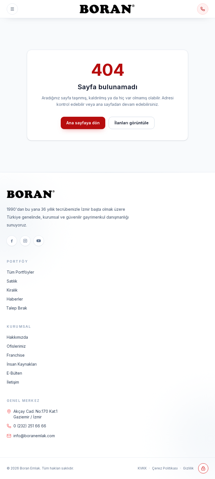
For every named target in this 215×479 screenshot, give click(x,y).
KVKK (142, 468)
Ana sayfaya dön (83, 122)
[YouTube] (39, 241)
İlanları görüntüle (131, 122)
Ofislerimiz (16, 346)
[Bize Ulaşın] (202, 9)
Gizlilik (188, 468)
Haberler (15, 299)
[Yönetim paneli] (203, 468)
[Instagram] (25, 241)
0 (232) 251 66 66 (29, 425)
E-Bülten (14, 373)
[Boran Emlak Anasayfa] (107, 8)
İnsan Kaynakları (22, 364)
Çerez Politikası (165, 468)
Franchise (16, 355)
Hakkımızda (17, 337)
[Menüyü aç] (12, 9)
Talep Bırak (16, 308)
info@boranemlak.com (34, 435)
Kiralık (12, 290)
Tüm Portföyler (20, 272)
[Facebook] (12, 241)
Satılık (12, 281)
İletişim (13, 382)
